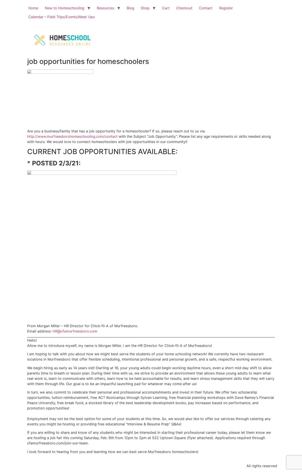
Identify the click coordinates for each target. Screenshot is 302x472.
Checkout (184, 8)
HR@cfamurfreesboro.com (75, 331)
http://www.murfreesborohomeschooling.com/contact (72, 136)
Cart (166, 8)
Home (33, 8)
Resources (105, 8)
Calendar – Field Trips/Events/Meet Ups (61, 17)
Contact (205, 8)
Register (226, 8)
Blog (130, 8)
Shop (145, 8)
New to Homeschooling (64, 8)
